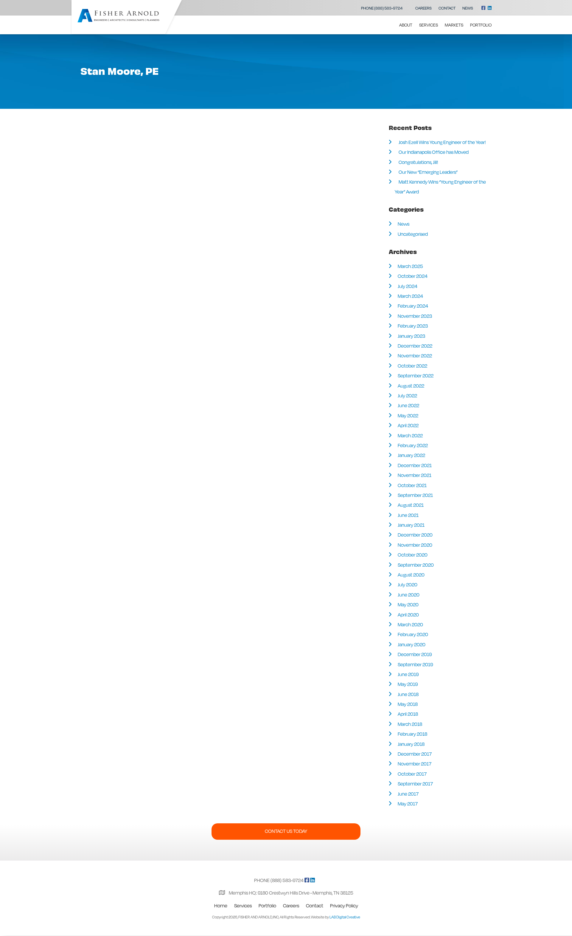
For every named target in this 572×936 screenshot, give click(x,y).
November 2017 (414, 764)
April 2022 (408, 425)
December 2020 (415, 535)
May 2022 (408, 416)
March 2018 (410, 724)
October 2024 (413, 276)
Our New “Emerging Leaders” (428, 172)
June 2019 (408, 674)
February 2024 (413, 306)
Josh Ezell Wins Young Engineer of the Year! (442, 142)
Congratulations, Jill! (418, 162)
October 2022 (412, 366)
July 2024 (407, 286)
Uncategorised (413, 234)
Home (220, 906)
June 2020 (408, 595)
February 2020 (413, 634)
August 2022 (411, 386)
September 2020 (416, 565)
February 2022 (413, 445)
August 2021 (411, 505)
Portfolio (481, 24)
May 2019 (408, 684)
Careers (423, 8)
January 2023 (411, 336)
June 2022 (408, 405)
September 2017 (415, 784)
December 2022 (415, 346)
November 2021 (414, 475)
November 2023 (415, 316)
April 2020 (408, 615)
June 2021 (408, 515)
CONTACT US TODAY (286, 831)
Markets (454, 24)
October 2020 (413, 555)
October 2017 (412, 774)
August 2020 (411, 575)
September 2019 (415, 664)
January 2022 (411, 455)
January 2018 (411, 744)
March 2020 (410, 624)
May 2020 (408, 605)
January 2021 (411, 525)
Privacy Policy (344, 906)
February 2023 (413, 326)
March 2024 (410, 296)
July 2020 (407, 585)
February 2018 (412, 734)
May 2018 (408, 704)
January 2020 (411, 644)
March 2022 (410, 435)
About (405, 24)
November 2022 (415, 356)
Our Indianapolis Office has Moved (434, 152)
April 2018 (408, 714)
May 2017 (408, 804)
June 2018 (408, 694)
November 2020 (415, 545)
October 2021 (412, 485)
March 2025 (410, 266)
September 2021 (415, 495)
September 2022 (415, 376)
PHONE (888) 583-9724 (381, 8)
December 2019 (415, 654)
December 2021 (415, 465)
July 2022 (407, 396)
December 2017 (415, 754)
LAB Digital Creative (344, 917)
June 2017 (408, 794)
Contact (447, 8)
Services (428, 24)
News (467, 8)
